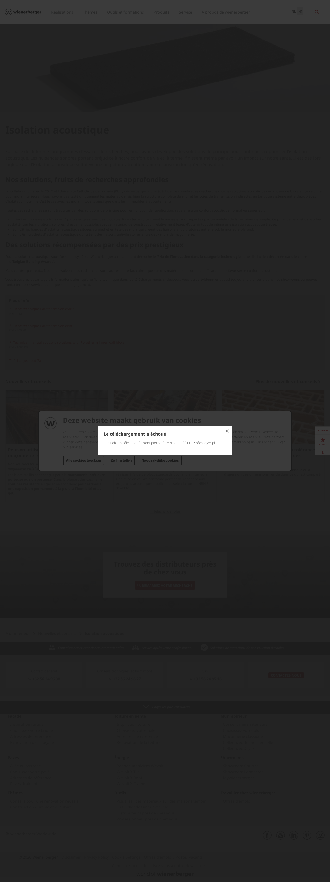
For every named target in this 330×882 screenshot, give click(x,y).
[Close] (227, 431)
